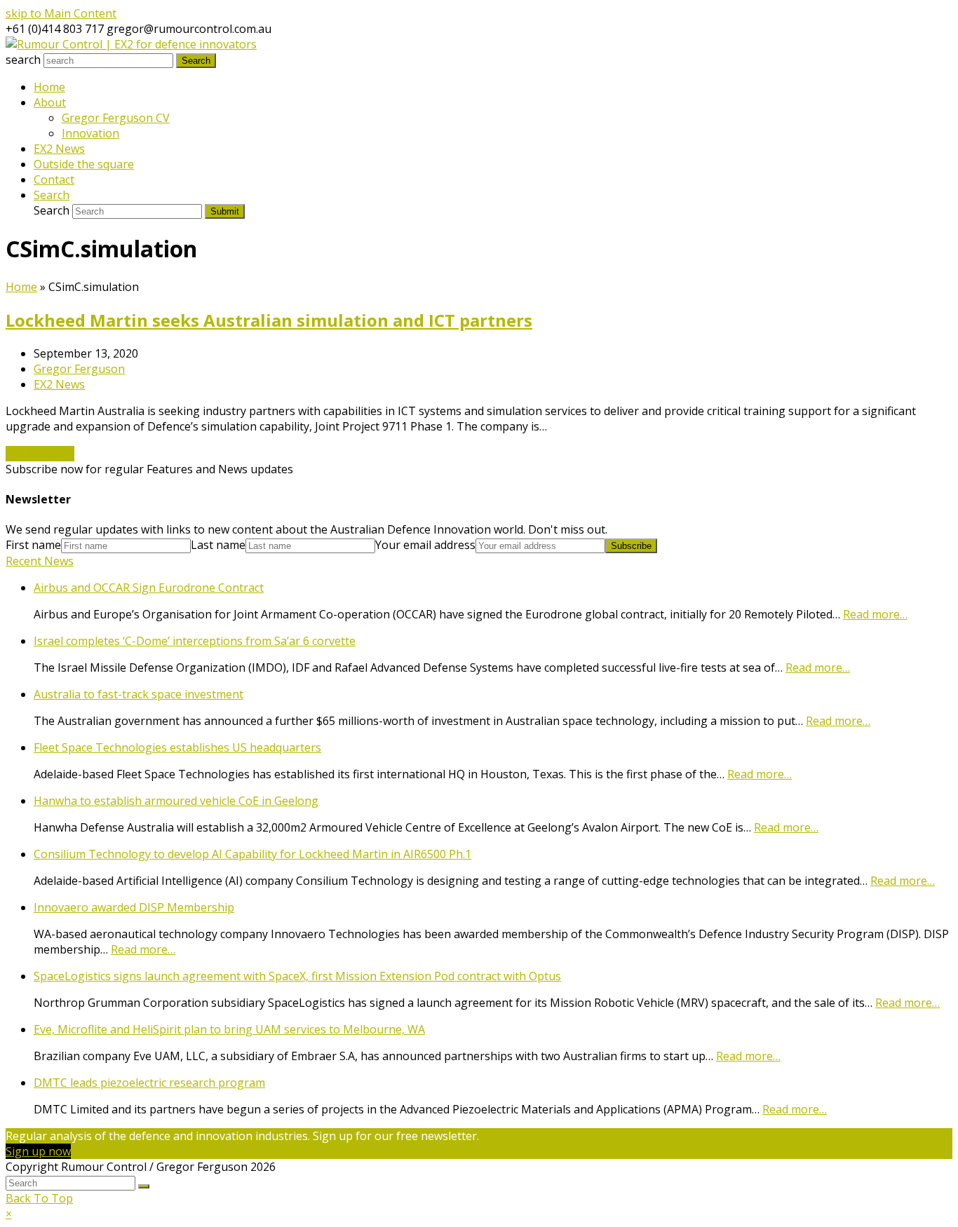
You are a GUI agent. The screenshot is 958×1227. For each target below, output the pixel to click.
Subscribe (631, 546)
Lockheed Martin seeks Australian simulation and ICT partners (269, 320)
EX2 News (59, 384)
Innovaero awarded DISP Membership (134, 907)
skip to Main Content (61, 13)
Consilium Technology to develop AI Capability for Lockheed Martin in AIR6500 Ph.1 (252, 854)
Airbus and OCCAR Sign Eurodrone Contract (149, 587)
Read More (40, 453)
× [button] (9, 1213)
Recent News (40, 561)
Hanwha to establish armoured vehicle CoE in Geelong (176, 800)
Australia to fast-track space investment (138, 694)
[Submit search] (143, 1186)
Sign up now (38, 1151)
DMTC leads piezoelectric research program (149, 1082)
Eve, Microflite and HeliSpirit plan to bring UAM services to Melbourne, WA (229, 1029)
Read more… (875, 614)
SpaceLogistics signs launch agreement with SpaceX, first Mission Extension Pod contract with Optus (297, 976)
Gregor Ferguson (79, 369)
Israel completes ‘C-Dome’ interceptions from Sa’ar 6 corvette (195, 641)
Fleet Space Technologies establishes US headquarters (177, 747)
